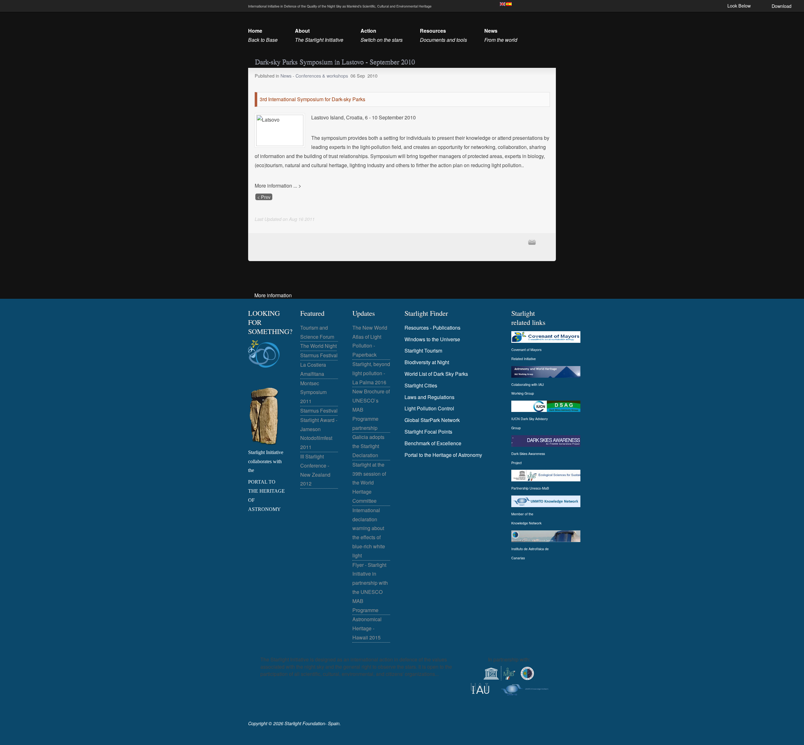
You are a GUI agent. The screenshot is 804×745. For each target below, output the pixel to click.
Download (781, 6)
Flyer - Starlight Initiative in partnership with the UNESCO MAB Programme (370, 587)
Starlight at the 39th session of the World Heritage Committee (369, 482)
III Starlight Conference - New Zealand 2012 (315, 470)
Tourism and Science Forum (317, 332)
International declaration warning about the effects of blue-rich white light (368, 533)
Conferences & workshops (322, 75)
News (286, 75)
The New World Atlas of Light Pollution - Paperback (369, 341)
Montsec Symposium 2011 (313, 392)
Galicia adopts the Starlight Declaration (368, 446)
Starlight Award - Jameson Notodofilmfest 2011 (318, 433)
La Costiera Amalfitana (313, 369)
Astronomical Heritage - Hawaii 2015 (367, 628)
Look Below (739, 5)
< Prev (263, 197)
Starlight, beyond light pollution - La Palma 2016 (371, 373)
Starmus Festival (319, 355)
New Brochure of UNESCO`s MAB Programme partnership (371, 409)
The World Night (318, 345)
